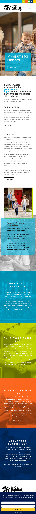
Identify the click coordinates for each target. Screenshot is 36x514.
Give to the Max (18, 421)
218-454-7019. (26, 364)
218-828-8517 (18, 310)
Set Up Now (8, 126)
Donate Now (12, 67)
